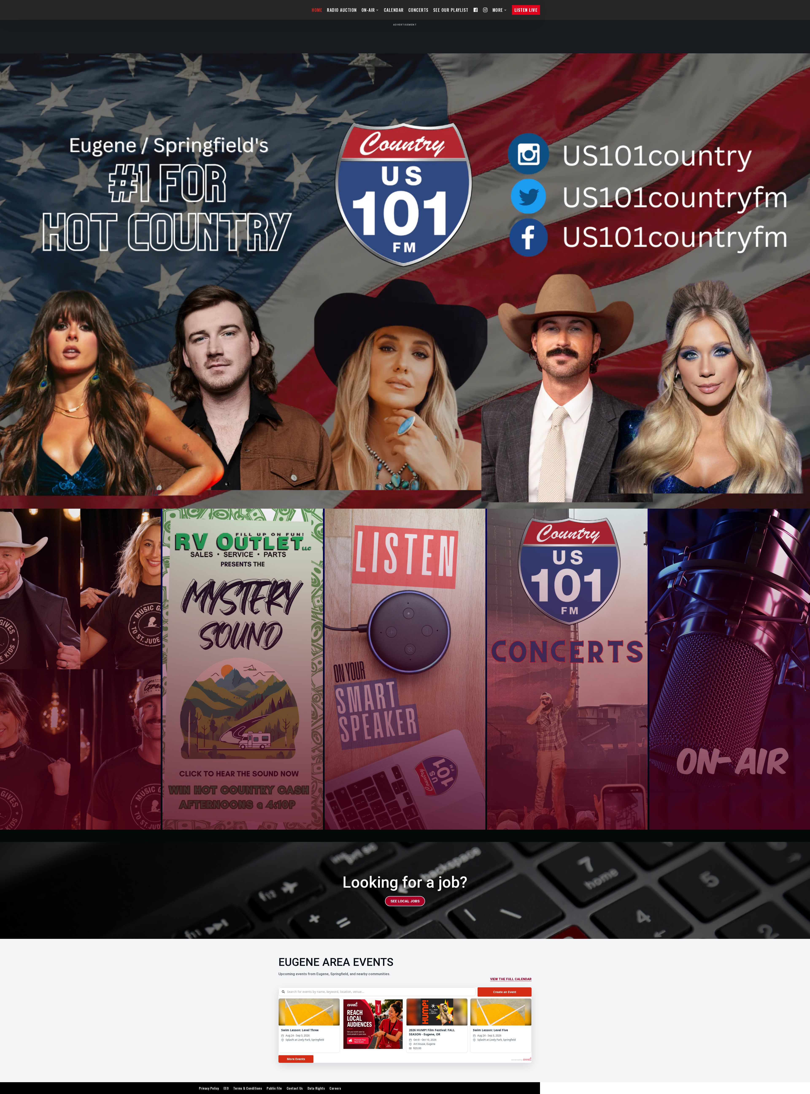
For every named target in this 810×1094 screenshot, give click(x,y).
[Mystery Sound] (242, 669)
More (498, 10)
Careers (335, 1088)
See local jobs (405, 901)
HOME (317, 10)
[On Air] (729, 669)
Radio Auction (342, 10)
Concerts (418, 10)
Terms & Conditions (247, 1088)
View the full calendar (511, 979)
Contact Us (295, 1088)
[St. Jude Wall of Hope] (80, 669)
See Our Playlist (450, 10)
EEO (226, 1088)
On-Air (368, 10)
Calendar (394, 10)
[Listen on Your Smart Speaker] (405, 669)
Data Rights (316, 1088)
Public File (274, 1088)
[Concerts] (567, 669)
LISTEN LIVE (526, 10)
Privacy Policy (209, 1088)
